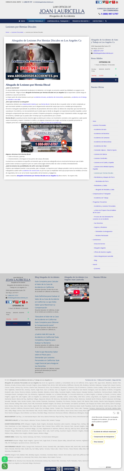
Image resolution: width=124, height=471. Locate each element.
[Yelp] (113, 3)
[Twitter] (100, 3)
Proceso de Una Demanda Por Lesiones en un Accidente (103, 218)
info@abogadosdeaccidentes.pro (44, 2)
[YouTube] (116, 3)
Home (7, 32)
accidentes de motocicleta (55, 97)
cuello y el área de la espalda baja (50, 122)
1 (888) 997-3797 (27, 2)
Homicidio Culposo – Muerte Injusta (105, 150)
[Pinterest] (107, 3)
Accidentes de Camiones (101, 138)
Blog (95, 260)
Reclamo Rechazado (102, 235)
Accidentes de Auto (100, 129)
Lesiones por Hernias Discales (103, 173)
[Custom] (97, 268)
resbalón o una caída (14, 99)
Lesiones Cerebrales (100, 158)
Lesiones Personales (17, 32)
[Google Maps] (110, 3)
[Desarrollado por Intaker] (108, 467)
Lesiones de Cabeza (100, 154)
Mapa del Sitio (116, 380)
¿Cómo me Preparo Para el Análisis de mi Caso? (104, 211)
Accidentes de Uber (100, 146)
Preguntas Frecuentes (100, 202)
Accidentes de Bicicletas (101, 133)
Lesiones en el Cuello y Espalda (104, 162)
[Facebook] (97, 3)
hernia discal (45, 104)
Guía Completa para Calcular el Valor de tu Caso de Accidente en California (46, 284)
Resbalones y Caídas (100, 185)
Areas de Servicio (99, 244)
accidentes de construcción (30, 170)
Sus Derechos (98, 223)
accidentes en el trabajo (79, 97)
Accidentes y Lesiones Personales (105, 206)
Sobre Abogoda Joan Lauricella (103, 256)
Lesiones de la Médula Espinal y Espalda (103, 168)
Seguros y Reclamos (100, 227)
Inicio (94, 121)
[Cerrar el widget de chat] (118, 413)
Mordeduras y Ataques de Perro (104, 177)
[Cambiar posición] (114, 413)
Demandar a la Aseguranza (104, 231)
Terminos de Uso (90, 380)
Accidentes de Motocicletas (102, 142)
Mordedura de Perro (102, 181)
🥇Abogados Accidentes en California (62, 11)
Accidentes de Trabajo (101, 198)
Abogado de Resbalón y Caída (105, 189)
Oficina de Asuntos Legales (102, 252)
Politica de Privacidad (104, 380)
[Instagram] (103, 3)
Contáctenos (97, 239)
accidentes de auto (40, 97)
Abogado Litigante (100, 248)
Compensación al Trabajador (102, 194)
